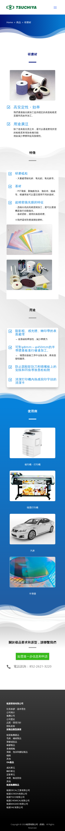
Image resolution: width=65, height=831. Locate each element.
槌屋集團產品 (12, 734)
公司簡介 (10, 712)
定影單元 (10, 774)
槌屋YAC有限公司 (14, 807)
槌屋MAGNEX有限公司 (17, 803)
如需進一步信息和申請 (32, 656)
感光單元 (10, 767)
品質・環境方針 (13, 722)
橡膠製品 (10, 745)
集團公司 (10, 715)
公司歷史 (10, 719)
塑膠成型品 (11, 741)
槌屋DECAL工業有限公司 (18, 790)
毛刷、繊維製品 (13, 738)
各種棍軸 (10, 748)
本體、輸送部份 (13, 777)
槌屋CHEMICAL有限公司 (18, 800)
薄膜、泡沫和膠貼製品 (17, 751)
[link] (32, 667)
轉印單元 (10, 771)
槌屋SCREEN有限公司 (16, 793)
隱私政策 (10, 726)
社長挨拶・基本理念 (16, 708)
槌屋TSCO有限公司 (15, 797)
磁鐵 (8, 755)
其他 (10, 45)
